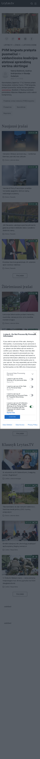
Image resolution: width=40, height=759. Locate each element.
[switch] (31, 379)
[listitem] (20, 374)
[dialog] (20, 379)
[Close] (36, 334)
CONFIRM (12, 416)
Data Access (20, 425)
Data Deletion (7, 425)
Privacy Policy (32, 425)
